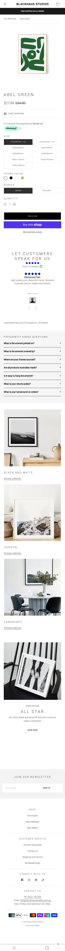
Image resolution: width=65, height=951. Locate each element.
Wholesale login (32, 863)
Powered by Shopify (32, 925)
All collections (10, 19)
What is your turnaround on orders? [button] (21, 392)
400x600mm (18, 148)
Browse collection (12, 478)
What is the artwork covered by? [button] (19, 351)
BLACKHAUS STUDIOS (35, 922)
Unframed (5, 178)
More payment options (32, 232)
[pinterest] (35, 879)
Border (18, 190)
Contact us (32, 851)
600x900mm (46, 153)
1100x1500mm (18, 165)
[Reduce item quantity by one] (5, 204)
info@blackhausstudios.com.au (35, 900)
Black (11, 177)
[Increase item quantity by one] (14, 204)
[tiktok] (42, 879)
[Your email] (17, 788)
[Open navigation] (7, 4)
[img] (32, 263)
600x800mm (18, 153)
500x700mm (46, 148)
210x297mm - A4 (18, 142)
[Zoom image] (32, 54)
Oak (22, 177)
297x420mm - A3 (46, 142)
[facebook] (22, 879)
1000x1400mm (46, 159)
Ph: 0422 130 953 (32, 897)
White (16, 177)
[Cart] (57, 3)
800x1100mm (18, 159)
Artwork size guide (32, 845)
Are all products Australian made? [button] (20, 367)
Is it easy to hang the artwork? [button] (18, 376)
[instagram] (29, 879)
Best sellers (32, 828)
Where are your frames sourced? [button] (19, 359)
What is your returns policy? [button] (17, 384)
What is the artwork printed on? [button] (19, 343)
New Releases (32, 822)
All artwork (32, 815)
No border (47, 190)
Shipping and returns (32, 857)
